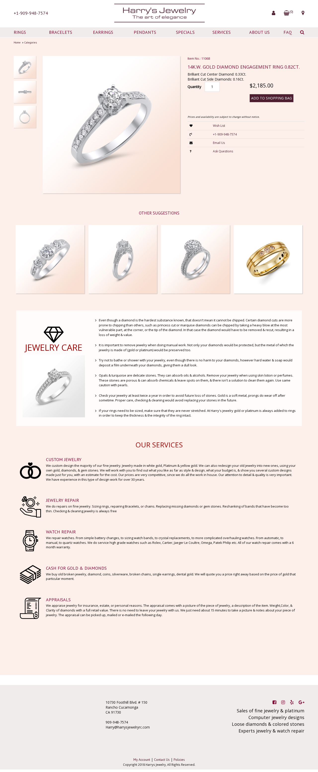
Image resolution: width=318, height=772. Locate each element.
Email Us (219, 143)
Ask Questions (223, 151)
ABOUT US (259, 32)
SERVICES (221, 32)
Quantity (194, 86)
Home (17, 42)
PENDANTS (145, 32)
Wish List (219, 126)
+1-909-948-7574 (31, 13)
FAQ (287, 32)
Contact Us (162, 759)
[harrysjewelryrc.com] (159, 13)
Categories (30, 42)
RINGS (20, 32)
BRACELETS (60, 32)
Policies (179, 759)
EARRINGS (103, 32)
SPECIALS (185, 32)
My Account (141, 759)
